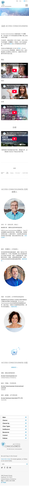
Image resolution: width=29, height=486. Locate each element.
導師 (19, 48)
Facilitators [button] (6, 429)
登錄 (17, 1)
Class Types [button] (6, 426)
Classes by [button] (6, 423)
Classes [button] (5, 420)
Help (20, 1)
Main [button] (4, 417)
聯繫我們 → (14, 367)
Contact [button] (5, 435)
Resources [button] (6, 432)
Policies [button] (5, 438)
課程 (11, 44)
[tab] (14, 417)
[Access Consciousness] (3, 3)
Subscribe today (5, 459)
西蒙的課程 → (15, 306)
